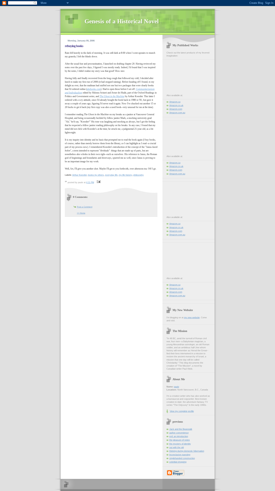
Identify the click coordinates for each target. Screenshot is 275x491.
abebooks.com (94, 89)
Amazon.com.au (177, 112)
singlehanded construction (182, 458)
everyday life (111, 175)
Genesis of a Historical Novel (122, 21)
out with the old (176, 447)
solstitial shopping (177, 462)
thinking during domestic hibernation (186, 451)
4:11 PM (90, 182)
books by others (96, 175)
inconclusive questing (179, 454)
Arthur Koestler (79, 175)
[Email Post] (98, 182)
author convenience (179, 432)
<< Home (81, 213)
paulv (176, 386)
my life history (125, 175)
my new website (192, 317)
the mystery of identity (180, 444)
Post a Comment (84, 207)
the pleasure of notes (179, 440)
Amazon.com (175, 109)
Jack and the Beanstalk (180, 429)
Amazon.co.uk (176, 105)
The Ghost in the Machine (112, 96)
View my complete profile (182, 411)
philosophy (138, 175)
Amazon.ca (174, 102)
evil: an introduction (178, 436)
